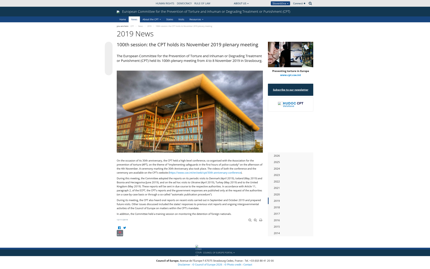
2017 (277, 213)
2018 (277, 207)
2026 (277, 155)
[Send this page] (108, 71)
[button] (215, 252)
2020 (277, 194)
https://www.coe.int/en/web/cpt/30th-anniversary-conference (205, 172)
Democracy (184, 3)
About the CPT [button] (151, 19)
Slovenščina (279, 3)
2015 (277, 226)
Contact (247, 264)
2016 (277, 220)
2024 (277, 168)
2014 (277, 233)
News (134, 19)
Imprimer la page (261, 219)
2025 (277, 162)
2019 (277, 200)
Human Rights (165, 3)
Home (122, 19)
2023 (277, 175)
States (169, 19)
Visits (181, 19)
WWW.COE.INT (125, 3)
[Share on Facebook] (108, 58)
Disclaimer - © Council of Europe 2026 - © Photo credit (210, 264)
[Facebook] (119, 227)
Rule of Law (202, 3)
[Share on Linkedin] (108, 65)
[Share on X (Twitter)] (108, 52)
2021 (277, 188)
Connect (298, 3)
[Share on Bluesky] (108, 45)
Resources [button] (195, 19)
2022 (277, 181)
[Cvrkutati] (124, 227)
